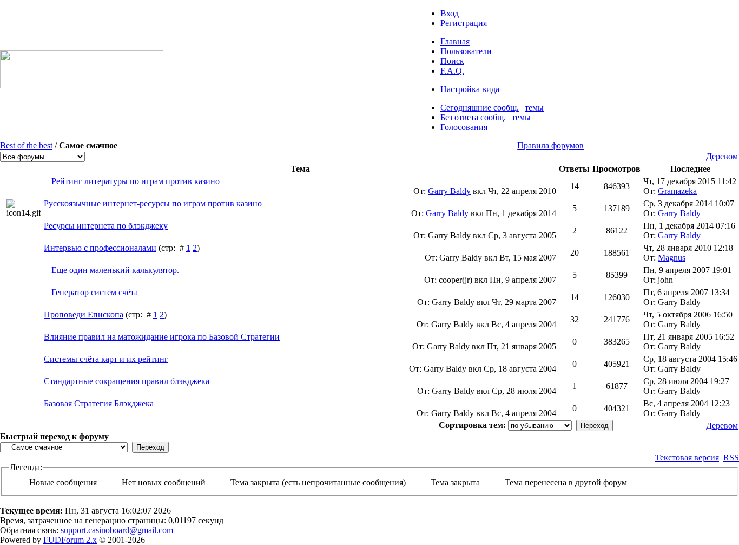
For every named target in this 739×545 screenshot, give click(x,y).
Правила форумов (550, 145)
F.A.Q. (452, 70)
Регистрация (463, 23)
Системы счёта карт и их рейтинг (106, 359)
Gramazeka (677, 191)
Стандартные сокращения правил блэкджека (126, 381)
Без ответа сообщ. (473, 117)
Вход (449, 13)
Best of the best (26, 145)
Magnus (671, 257)
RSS (731, 457)
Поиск (452, 61)
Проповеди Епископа (83, 314)
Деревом (722, 156)
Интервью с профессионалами (100, 247)
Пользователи (466, 51)
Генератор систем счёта (94, 292)
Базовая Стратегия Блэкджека (99, 403)
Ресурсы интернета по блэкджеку (106, 225)
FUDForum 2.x (70, 539)
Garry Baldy (449, 191)
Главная (455, 41)
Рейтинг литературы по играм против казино (135, 181)
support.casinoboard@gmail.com (117, 530)
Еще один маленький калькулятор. (115, 270)
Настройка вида (469, 89)
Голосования (463, 127)
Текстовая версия (687, 457)
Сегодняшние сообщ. (479, 107)
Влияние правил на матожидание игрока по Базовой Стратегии (162, 336)
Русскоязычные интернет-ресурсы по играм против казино (153, 203)
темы (534, 107)
